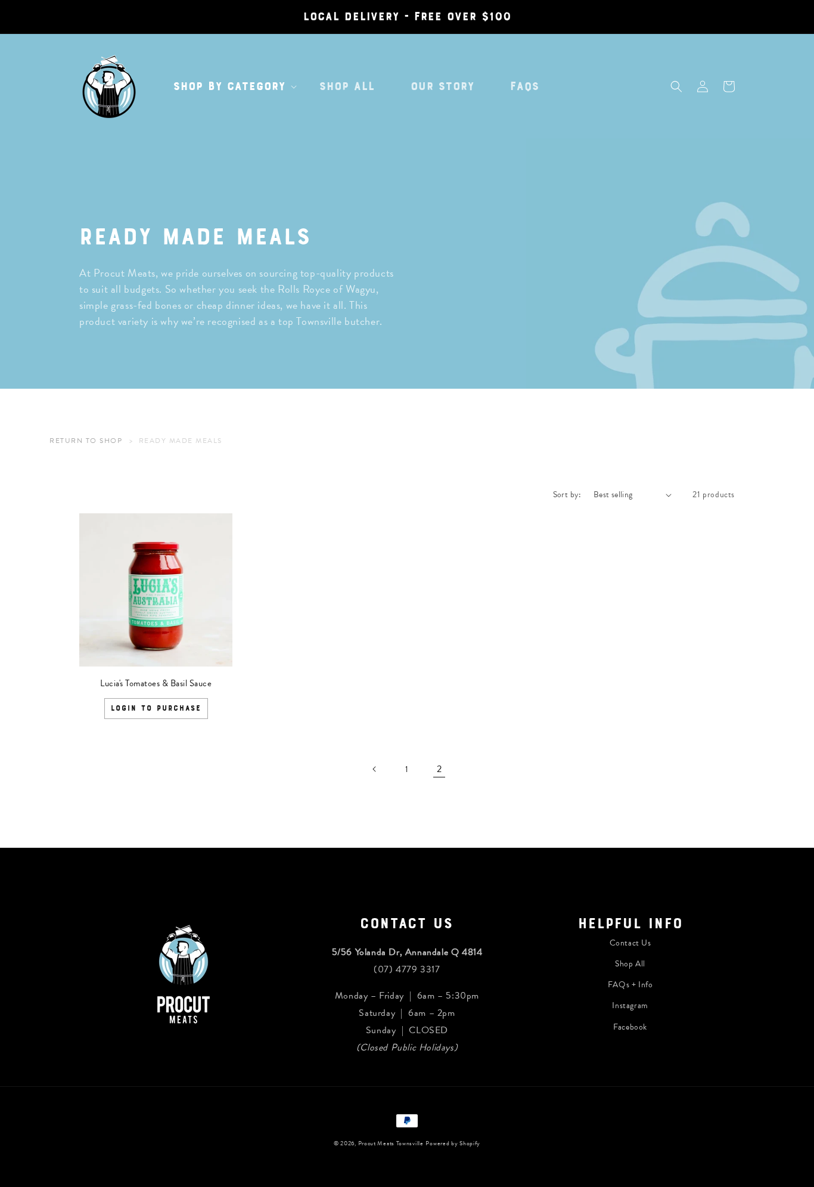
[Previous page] (375, 769)
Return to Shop (85, 440)
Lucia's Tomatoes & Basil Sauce (156, 683)
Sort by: (567, 494)
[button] (229, 86)
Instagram (630, 1005)
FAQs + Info (630, 984)
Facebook (630, 1027)
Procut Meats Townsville (391, 1143)
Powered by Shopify (452, 1143)
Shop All (630, 963)
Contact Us (630, 943)
